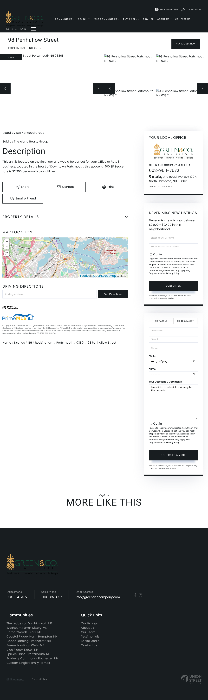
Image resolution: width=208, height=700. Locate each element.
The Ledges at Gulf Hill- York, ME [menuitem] (29, 623)
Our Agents (167, 186)
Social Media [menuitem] (90, 641)
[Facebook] (135, 595)
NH (30, 343)
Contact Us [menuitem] (182, 19)
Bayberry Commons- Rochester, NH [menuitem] (32, 659)
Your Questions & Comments (165, 381)
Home (6, 343)
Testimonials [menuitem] (90, 637)
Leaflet (85, 276)
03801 (80, 343)
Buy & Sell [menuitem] (130, 19)
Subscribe (173, 286)
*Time (152, 369)
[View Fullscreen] (6, 253)
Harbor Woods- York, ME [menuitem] (23, 632)
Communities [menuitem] (63, 19)
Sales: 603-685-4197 (193, 10)
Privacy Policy (172, 273)
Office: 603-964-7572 (168, 10)
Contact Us (154, 186)
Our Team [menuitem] (88, 632)
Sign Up (9, 29)
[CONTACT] (185, 44)
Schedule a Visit (185, 321)
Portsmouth (64, 343)
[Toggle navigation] (33, 29)
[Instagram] (140, 595)
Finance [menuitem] (148, 19)
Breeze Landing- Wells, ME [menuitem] (25, 645)
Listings (19, 343)
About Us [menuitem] (163, 19)
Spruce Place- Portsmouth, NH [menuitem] (28, 654)
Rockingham (44, 343)
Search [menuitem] (83, 19)
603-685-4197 (51, 597)
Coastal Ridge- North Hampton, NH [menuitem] (31, 637)
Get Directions (113, 294)
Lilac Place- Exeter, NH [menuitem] (22, 650)
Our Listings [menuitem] (89, 623)
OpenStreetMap (104, 276)
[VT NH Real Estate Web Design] (191, 679)
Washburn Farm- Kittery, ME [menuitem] (26, 628)
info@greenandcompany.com (98, 597)
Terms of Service (164, 468)
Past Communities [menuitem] (105, 19)
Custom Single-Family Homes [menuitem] (28, 663)
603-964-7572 (164, 170)
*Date (152, 356)
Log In (22, 29)
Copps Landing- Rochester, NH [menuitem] (28, 641)
